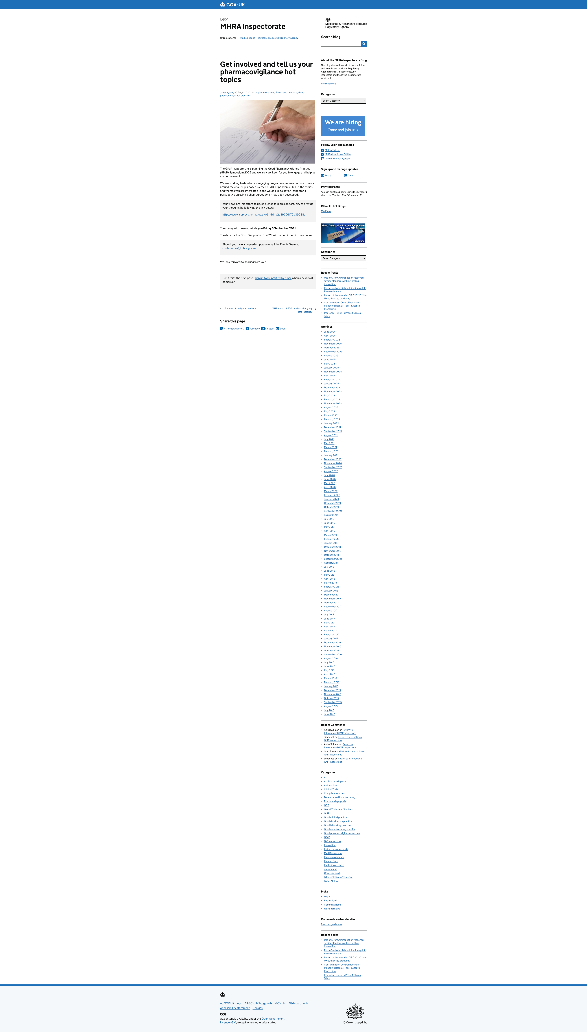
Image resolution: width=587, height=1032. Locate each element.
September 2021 (333, 431)
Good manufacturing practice (339, 829)
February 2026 (332, 339)
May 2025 (329, 363)
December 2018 (332, 546)
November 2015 (332, 694)
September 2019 (333, 510)
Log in (327, 896)
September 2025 (333, 351)
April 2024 (330, 375)
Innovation (330, 845)
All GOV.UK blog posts (258, 1003)
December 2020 (332, 459)
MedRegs (326, 211)
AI (325, 777)
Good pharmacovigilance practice (342, 833)
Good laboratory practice (337, 825)
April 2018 (329, 578)
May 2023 (329, 395)
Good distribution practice (338, 821)
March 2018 (330, 582)
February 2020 (332, 495)
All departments (298, 1003)
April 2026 (330, 335)
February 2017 (331, 634)
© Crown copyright (355, 1022)
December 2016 (332, 642)
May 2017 (329, 622)
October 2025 (331, 347)
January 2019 (331, 542)
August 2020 (331, 471)
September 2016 (333, 654)
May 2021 (329, 443)
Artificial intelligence (335, 781)
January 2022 (331, 423)
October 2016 (331, 650)
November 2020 (333, 463)
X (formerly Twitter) (234, 328)
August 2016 (331, 658)
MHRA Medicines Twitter (338, 154)
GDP (326, 805)
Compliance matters (263, 92)
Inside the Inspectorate (336, 849)
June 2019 (329, 522)
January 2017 (331, 638)
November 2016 (332, 646)
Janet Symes (226, 92)
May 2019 (329, 526)
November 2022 (333, 403)
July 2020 (329, 475)
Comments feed (332, 904)
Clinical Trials (331, 789)
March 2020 (331, 491)
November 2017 (332, 598)
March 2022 (331, 415)
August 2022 (331, 407)
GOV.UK (280, 1003)
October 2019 (331, 507)
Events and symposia (286, 92)
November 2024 (333, 371)
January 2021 (331, 455)
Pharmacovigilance (334, 857)
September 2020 (333, 467)
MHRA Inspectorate (252, 26)
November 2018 (332, 550)
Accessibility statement (235, 1008)
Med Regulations (333, 853)
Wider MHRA (331, 881)
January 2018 (331, 590)
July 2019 (329, 518)
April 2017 (329, 626)
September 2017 (332, 606)
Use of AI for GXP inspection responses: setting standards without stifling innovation (344, 281)
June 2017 (329, 618)
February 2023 (332, 399)
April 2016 (329, 674)
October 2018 (331, 554)
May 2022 (329, 411)
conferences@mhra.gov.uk (239, 248)
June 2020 (330, 479)
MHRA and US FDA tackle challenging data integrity (292, 310)
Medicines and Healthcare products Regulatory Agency (269, 37)
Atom (351, 175)
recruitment (330, 869)
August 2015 (331, 706)
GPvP (327, 837)
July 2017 (329, 614)
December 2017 (332, 594)
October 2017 (331, 602)
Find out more (328, 83)
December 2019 (332, 503)
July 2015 (329, 710)
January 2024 (331, 383)
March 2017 (330, 630)
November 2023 (333, 391)
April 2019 (329, 530)
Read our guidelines (331, 924)
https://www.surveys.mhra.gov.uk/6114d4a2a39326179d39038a (264, 214)
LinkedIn (269, 328)
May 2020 (329, 483)
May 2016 (329, 670)
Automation (330, 785)
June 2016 (329, 666)
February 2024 (332, 379)
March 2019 (330, 535)
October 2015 (331, 698)
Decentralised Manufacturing (339, 797)
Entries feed (330, 900)
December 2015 (332, 690)
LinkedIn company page (337, 158)
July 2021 (329, 439)
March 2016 (330, 678)
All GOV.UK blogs (231, 1003)
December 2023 (332, 387)
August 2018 (331, 562)
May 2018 (329, 574)
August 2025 (331, 355)
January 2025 (331, 367)
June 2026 (330, 331)
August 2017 (330, 610)
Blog (224, 19)
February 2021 (332, 451)
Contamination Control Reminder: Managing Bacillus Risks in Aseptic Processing (342, 305)
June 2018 (329, 570)
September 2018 (333, 558)
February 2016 (332, 682)
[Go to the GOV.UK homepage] (232, 4)
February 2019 (332, 538)
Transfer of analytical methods (240, 308)
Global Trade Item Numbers (338, 809)
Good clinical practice (335, 817)
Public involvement (334, 865)
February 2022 (332, 419)
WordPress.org (332, 908)
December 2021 (332, 427)
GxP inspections (332, 841)
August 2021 (331, 435)
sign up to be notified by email (273, 278)
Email (282, 328)
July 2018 (329, 566)
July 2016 (329, 662)
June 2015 (329, 714)
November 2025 (333, 343)
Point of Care (331, 861)
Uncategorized (332, 873)
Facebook (254, 328)
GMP (326, 813)
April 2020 (330, 487)
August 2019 (331, 514)
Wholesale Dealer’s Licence (338, 877)
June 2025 (330, 359)
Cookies (258, 1008)
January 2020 (331, 499)
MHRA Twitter (332, 150)
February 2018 (332, 586)
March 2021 (330, 447)
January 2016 (331, 686)
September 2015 (333, 702)
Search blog (331, 37)
